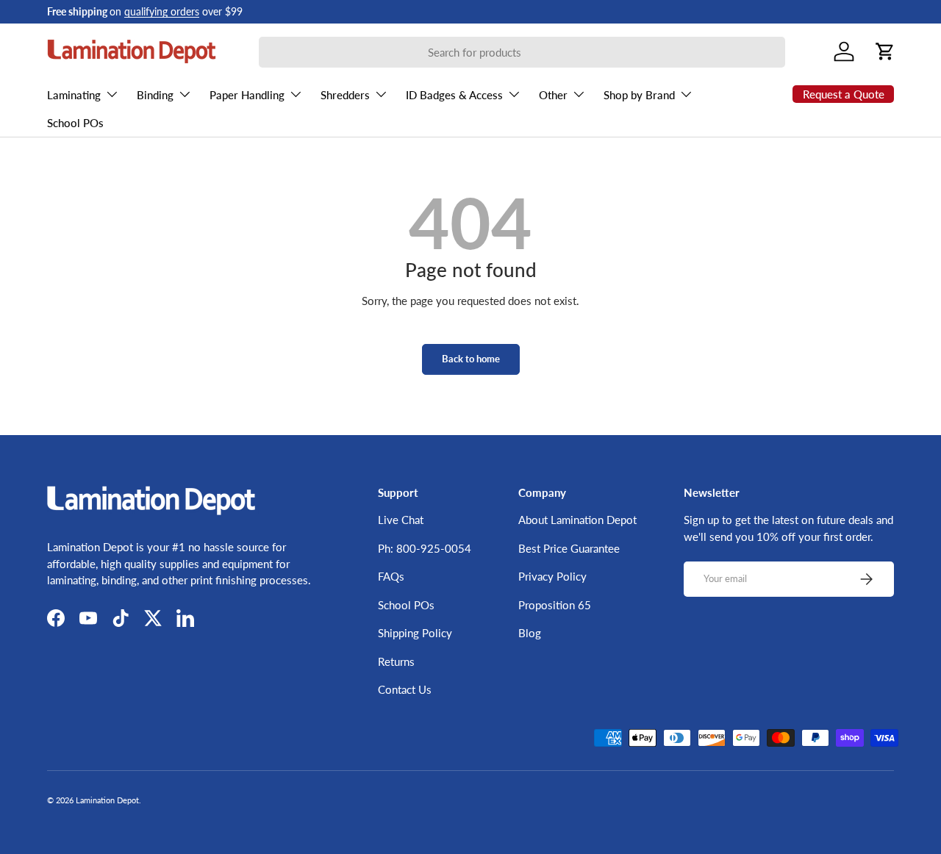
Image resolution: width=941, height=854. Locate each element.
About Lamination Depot (577, 519)
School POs (75, 122)
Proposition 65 (554, 604)
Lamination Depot (107, 800)
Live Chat (400, 519)
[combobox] (522, 52)
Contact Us (405, 689)
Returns (396, 661)
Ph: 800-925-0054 (424, 548)
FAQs (391, 576)
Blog (529, 632)
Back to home (471, 359)
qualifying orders (161, 12)
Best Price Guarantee (569, 548)
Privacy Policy (552, 576)
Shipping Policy (415, 632)
